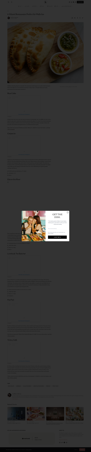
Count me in (57, 237)
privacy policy (50, 233)
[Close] (67, 212)
